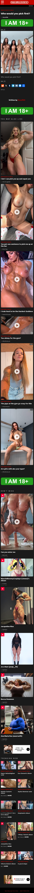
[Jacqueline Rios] (17, 605)
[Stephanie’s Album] (25, 805)
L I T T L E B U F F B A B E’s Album (8, 813)
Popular (2, 762)
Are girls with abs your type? (13, 469)
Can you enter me (8, 552)
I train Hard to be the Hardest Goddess (17, 311)
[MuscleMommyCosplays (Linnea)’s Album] (17, 567)
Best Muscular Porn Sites (11, 891)
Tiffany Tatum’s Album (25, 834)
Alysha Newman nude (25, 791)
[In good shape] (25, 855)
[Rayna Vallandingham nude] (8, 765)
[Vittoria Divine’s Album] (8, 855)
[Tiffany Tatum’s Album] (25, 826)
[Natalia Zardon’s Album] (8, 783)
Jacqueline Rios (7, 626)
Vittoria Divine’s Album (8, 864)
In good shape (22, 864)
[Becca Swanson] (17, 685)
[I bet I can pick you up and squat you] (17, 148)
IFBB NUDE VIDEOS (6, 242)
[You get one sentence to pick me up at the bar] (17, 212)
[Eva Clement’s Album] (25, 765)
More (10, 795)
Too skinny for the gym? (11, 338)
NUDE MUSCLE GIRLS (7, 176)
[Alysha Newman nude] (25, 783)
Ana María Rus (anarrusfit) (11, 736)
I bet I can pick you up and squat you (16, 179)
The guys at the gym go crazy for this (16, 404)
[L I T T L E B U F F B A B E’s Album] (8, 805)
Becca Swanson (7, 699)
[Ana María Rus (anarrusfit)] (17, 720)
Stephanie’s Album (24, 813)
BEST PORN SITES (24, 891)
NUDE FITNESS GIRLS (7, 771)
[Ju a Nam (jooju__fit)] (17, 649)
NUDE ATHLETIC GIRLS (24, 789)
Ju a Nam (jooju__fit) (9, 667)
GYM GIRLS (4, 841)
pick (3, 89)
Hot (2, 495)
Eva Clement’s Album (25, 773)
